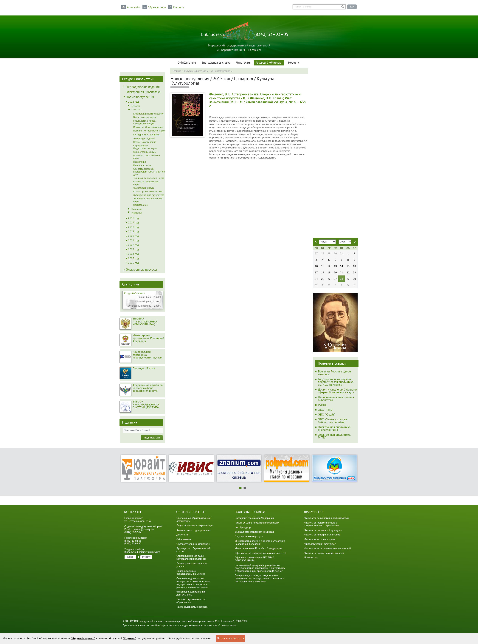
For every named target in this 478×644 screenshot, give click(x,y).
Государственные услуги (249, 536)
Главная (177, 71)
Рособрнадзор (243, 527)
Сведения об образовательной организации (193, 519)
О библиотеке (187, 63)
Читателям (243, 63)
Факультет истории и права (319, 539)
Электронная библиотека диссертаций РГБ (334, 428)
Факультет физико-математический (324, 553)
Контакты (178, 7)
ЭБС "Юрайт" (326, 414)
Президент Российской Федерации (254, 518)
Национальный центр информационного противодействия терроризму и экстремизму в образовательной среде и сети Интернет (260, 568)
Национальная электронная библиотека (336, 399)
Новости (293, 63)
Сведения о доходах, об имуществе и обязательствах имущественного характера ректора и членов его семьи (193, 583)
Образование (183, 539)
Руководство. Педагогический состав (193, 550)
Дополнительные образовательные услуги (190, 572)
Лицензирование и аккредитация (194, 525)
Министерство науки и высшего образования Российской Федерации (260, 542)
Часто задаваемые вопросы (192, 606)
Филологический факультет (320, 544)
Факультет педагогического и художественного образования (321, 524)
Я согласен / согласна (230, 638)
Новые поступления (219, 71)
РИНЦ (322, 404)
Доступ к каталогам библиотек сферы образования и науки (337, 391)
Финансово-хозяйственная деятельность (191, 593)
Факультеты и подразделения (193, 530)
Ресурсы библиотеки (269, 63)
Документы (182, 534)
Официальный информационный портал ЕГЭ (260, 553)
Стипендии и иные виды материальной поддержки (191, 557)
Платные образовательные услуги (191, 565)
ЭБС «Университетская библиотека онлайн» (333, 421)
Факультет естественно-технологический (327, 548)
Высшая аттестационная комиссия (254, 531)
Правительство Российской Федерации (257, 522)
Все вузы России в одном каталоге (334, 373)
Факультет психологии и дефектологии (326, 518)
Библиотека (310, 557)
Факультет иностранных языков (322, 534)
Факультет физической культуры (323, 530)
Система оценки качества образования (190, 601)
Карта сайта (134, 7)
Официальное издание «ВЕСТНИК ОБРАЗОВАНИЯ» (254, 559)
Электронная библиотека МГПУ (334, 436)
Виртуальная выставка (216, 63)
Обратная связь (157, 7)
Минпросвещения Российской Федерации (258, 548)
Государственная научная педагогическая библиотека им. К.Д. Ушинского (335, 381)
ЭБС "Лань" (325, 409)
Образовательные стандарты (192, 544)
